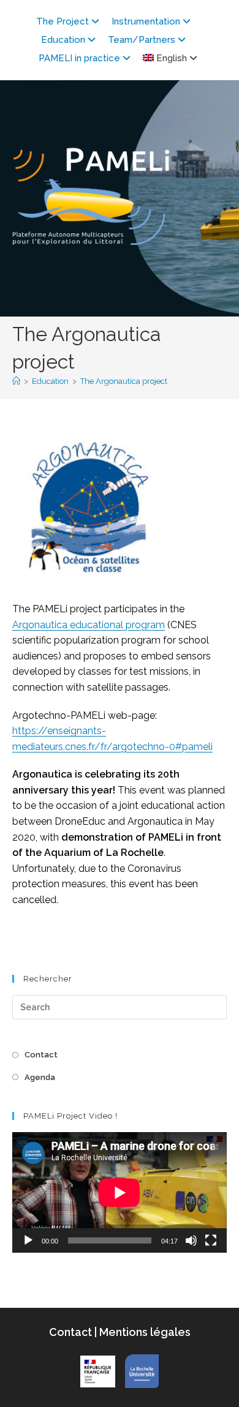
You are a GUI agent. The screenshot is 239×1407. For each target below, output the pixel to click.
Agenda (40, 1077)
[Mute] (191, 1240)
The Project (62, 21)
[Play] (28, 1240)
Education (63, 39)
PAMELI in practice (79, 58)
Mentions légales (144, 1332)
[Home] (16, 381)
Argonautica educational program (88, 625)
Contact (41, 1054)
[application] (119, 1192)
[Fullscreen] (211, 1240)
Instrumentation (146, 21)
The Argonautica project (123, 381)
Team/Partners (141, 39)
